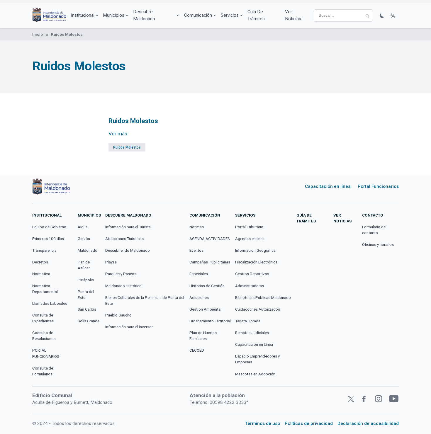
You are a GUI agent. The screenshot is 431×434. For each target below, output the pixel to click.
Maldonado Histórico (123, 286)
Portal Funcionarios (378, 186)
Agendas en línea (249, 238)
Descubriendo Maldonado (127, 250)
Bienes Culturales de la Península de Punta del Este (144, 300)
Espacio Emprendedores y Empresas (257, 359)
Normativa (41, 274)
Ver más (117, 134)
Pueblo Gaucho (118, 315)
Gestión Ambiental (205, 309)
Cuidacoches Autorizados (257, 309)
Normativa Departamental (45, 289)
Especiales (198, 274)
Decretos (40, 262)
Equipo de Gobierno (49, 227)
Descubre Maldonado (144, 15)
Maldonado (87, 250)
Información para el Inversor (129, 327)
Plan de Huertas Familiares (203, 336)
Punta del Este (86, 295)
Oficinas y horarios (378, 244)
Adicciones (199, 297)
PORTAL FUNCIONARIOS (45, 353)
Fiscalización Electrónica (256, 262)
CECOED (196, 350)
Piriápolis (86, 280)
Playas (111, 262)
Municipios (113, 15)
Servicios (230, 15)
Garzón (84, 238)
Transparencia (44, 250)
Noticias (196, 227)
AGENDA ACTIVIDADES (209, 238)
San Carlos (87, 309)
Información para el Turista (128, 227)
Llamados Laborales (49, 303)
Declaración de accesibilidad (368, 423)
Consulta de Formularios (42, 371)
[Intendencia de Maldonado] (49, 15)
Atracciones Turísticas (124, 238)
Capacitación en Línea (254, 344)
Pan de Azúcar (84, 265)
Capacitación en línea (328, 186)
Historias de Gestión (207, 286)
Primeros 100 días (48, 238)
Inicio (37, 34)
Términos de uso (262, 423)
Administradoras (249, 286)
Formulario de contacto (374, 230)
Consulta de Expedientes (43, 318)
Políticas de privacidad (309, 423)
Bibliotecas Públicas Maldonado (263, 297)
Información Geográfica (255, 250)
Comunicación (198, 15)
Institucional (82, 15)
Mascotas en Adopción (255, 374)
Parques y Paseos (120, 274)
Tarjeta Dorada (247, 321)
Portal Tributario (249, 227)
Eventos (196, 250)
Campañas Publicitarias (209, 262)
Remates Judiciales (252, 333)
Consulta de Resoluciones (43, 336)
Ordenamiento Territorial (210, 321)
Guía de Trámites (256, 15)
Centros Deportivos (252, 274)
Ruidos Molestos (127, 147)
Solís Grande (88, 321)
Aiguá (83, 227)
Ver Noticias (293, 15)
